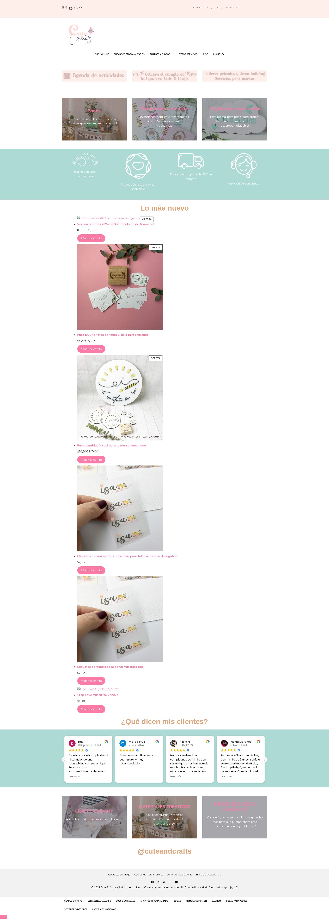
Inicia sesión (234, 7)
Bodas (94, 110)
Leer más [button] (128, 776)
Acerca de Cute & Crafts (148, 874)
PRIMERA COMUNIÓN (196, 901)
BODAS (177, 901)
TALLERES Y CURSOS (160, 54)
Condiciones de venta (179, 874)
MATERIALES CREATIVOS (164, 806)
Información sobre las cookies (161, 887)
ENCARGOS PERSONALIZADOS (129, 54)
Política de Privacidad (194, 887)
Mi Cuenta (218, 54)
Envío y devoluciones (208, 874)
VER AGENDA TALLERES (99, 901)
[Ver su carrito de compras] (233, 54)
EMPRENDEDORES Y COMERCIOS (235, 806)
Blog (219, 7)
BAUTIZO (216, 901)
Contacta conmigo (203, 7)
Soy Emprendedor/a (75, 909)
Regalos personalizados (235, 108)
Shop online (102, 54)
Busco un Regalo (125, 901)
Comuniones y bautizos (164, 108)
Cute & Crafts (108, 887)
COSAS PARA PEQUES (236, 901)
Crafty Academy (94, 811)
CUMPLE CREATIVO (73, 901)
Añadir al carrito (91, 238)
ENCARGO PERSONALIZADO (154, 901)
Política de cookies (129, 887)
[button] (264, 759)
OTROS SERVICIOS (188, 54)
